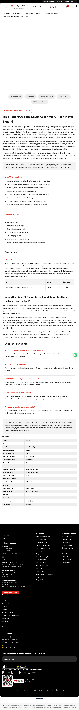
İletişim (4, 538)
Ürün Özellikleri (16, 96)
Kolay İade (5, 621)
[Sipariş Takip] (62, 7)
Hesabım (4, 606)
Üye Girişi (4, 601)
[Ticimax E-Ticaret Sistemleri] (39, 699)
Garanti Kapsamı (66, 539)
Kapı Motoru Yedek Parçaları (44, 548)
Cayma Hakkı (66, 554)
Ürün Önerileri (63, 96)
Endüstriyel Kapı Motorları (43, 545)
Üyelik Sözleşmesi (67, 548)
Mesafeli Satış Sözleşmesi (69, 551)
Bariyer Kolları (40, 571)
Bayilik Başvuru (6, 624)
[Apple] (8, 667)
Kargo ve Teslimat (67, 545)
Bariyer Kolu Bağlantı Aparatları (44, 574)
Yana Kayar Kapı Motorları (43, 536)
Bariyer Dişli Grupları (41, 577)
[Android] (22, 667)
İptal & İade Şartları (67, 536)
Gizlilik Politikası (66, 559)
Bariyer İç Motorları (41, 562)
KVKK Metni (65, 557)
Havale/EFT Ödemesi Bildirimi (10, 615)
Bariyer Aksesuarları (41, 554)
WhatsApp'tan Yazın (10, 592)
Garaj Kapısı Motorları (42, 542)
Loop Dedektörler (41, 559)
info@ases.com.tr (7, 559)
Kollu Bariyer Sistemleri (42, 551)
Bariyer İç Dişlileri (41, 580)
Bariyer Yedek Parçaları (42, 557)
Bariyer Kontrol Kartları (42, 565)
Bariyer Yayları (40, 568)
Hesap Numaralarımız (8, 612)
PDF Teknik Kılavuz (39, 102)
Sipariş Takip (5, 618)
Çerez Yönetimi (66, 562)
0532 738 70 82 (7, 550)
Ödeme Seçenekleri (46, 96)
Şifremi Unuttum (6, 604)
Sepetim (4, 609)
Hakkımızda (5, 535)
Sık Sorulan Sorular (67, 542)
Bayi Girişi (4, 627)
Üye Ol (4, 598)
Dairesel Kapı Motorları (42, 539)
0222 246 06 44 (7, 548)
